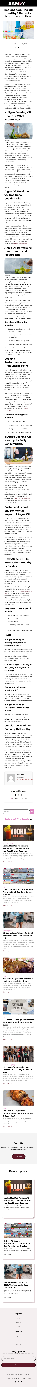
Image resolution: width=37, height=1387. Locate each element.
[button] (28, 3)
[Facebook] (15, 1381)
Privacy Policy (26, 1378)
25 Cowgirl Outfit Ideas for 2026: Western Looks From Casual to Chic (18, 935)
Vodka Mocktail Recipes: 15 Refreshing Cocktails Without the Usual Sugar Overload (17, 848)
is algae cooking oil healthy (21, 798)
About (18, 1340)
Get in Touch (18, 1156)
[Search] (32, 811)
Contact (18, 1344)
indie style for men (20, 243)
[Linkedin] (21, 1381)
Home (18, 1336)
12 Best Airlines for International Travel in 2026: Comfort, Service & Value (18, 892)
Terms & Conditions (12, 1378)
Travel (18, 1326)
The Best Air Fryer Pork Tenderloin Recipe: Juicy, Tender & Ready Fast (18, 1113)
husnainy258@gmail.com (25, 779)
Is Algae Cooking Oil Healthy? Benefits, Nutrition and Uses (18, 13)
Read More (7, 862)
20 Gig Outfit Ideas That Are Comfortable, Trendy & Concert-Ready (18, 1069)
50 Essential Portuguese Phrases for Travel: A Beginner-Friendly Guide (18, 1022)
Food (18, 1318)
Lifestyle (18, 1322)
